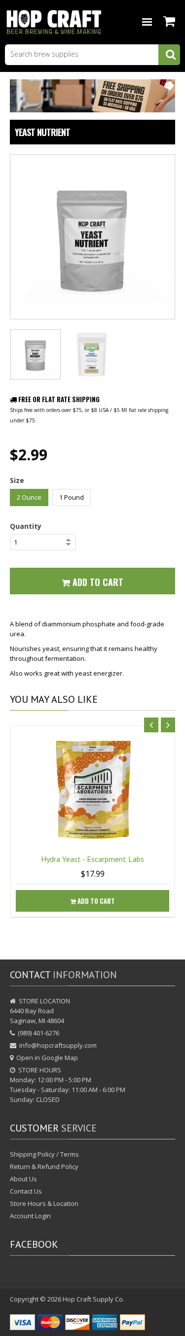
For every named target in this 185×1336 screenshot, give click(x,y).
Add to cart (95, 901)
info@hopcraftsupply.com (58, 1045)
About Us (23, 1178)
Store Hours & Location (44, 1203)
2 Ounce (29, 497)
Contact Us (26, 1191)
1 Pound (71, 497)
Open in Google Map (47, 1057)
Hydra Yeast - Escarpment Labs (92, 859)
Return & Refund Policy (44, 1166)
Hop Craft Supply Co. (93, 1299)
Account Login (30, 1215)
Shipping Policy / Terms (44, 1154)
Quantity (25, 526)
